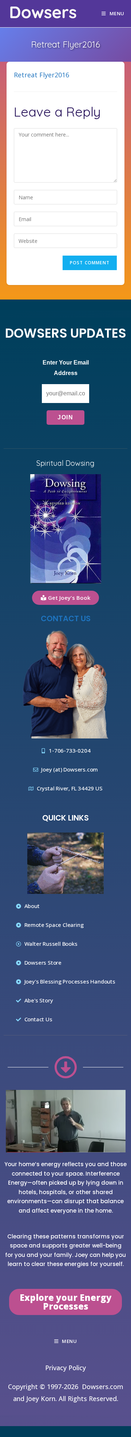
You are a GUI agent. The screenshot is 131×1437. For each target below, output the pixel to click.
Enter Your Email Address (66, 367)
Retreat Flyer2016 (41, 74)
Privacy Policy (65, 1367)
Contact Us (66, 618)
